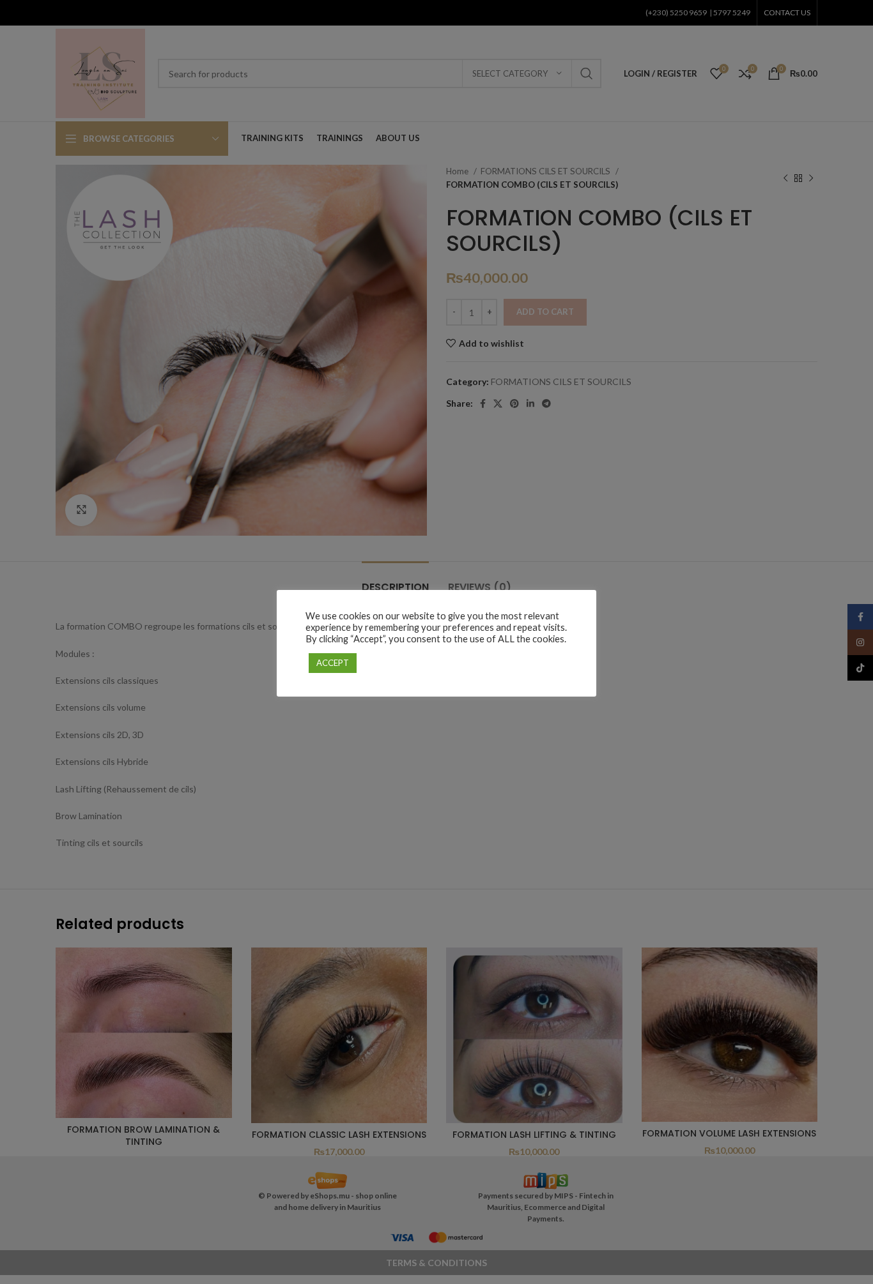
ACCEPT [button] (332, 663)
